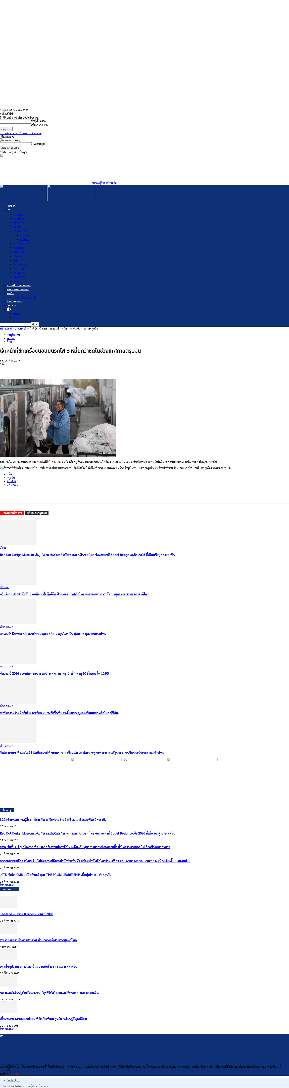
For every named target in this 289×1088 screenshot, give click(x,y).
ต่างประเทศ (20, 231)
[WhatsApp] (29, 369)
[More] (65, 369)
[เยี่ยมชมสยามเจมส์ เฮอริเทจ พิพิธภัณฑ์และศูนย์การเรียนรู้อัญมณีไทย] (8, 1011)
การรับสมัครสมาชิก (25, 297)
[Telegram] (41, 369)
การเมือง (18, 218)
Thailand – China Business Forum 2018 (26, 914)
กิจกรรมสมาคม (15, 302)
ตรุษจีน (11, 477)
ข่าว (8, 210)
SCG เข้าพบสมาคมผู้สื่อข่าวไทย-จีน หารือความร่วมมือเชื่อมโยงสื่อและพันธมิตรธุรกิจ (53, 819)
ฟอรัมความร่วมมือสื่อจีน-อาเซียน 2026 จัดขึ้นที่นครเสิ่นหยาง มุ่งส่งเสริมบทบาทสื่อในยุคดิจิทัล (59, 713)
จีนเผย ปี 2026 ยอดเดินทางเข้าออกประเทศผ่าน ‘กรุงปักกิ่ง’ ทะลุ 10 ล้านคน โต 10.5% (55, 673)
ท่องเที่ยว (18, 247)
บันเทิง (17, 256)
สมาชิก (10, 293)
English (17, 313)
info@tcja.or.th (19, 1074)
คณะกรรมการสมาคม (18, 289)
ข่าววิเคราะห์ (21, 243)
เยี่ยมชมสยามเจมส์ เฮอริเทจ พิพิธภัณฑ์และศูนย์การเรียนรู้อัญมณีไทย (43, 1019)
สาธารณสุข (20, 264)
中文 (16, 317)
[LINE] (53, 369)
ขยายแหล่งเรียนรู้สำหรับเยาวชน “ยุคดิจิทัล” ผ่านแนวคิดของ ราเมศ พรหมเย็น (49, 992)
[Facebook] (5, 369)
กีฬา (15, 260)
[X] (17, 369)
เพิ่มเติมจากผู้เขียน (37, 513)
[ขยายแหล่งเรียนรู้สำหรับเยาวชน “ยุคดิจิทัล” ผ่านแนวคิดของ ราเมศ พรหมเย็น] (8, 985)
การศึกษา (19, 273)
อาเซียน (24, 239)
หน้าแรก (11, 206)
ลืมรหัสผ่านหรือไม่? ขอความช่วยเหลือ (20, 133)
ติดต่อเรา (11, 306)
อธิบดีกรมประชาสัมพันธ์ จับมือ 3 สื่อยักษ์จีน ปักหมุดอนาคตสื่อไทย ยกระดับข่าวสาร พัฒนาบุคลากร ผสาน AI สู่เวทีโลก (74, 594)
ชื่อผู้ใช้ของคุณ (38, 121)
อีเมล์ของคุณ (38, 144)
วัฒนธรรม (19, 277)
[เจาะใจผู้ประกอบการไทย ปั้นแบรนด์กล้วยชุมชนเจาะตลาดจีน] (8, 959)
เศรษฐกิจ (18, 222)
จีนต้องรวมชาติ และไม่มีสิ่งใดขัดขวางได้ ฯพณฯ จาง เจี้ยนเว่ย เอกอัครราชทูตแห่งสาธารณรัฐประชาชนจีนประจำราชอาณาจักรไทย (82, 752)
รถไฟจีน (11, 481)
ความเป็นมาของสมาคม (19, 285)
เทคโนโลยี (19, 252)
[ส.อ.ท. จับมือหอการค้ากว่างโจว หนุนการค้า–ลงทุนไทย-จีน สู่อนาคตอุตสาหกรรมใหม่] (18, 623)
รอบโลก (25, 235)
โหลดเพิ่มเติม (7, 885)
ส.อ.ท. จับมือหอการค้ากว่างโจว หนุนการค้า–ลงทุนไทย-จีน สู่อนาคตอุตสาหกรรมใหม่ (53, 634)
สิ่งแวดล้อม (19, 268)
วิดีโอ (16, 281)
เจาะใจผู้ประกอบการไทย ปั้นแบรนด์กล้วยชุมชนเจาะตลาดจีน (38, 966)
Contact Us (13, 1080)
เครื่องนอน (12, 484)
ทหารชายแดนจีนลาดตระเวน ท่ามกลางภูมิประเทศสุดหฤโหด (38, 940)
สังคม (16, 227)
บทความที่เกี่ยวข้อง (12, 513)
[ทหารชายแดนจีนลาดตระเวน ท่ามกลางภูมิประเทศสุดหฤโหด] (8, 933)
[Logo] (23, 199)
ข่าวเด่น (18, 214)
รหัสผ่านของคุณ (39, 125)
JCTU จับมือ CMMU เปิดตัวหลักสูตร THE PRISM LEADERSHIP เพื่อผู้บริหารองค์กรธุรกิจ (55, 875)
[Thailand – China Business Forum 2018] (8, 907)
